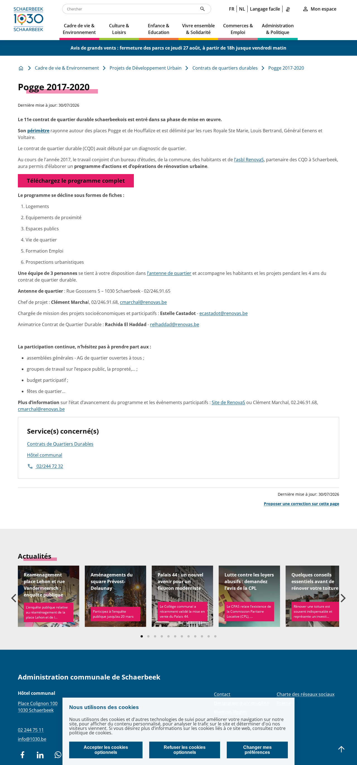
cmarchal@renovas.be (143, 302)
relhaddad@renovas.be (174, 324)
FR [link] (231, 9)
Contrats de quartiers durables (225, 68)
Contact (222, 694)
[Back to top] (341, 749)
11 (209, 636)
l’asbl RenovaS (249, 160)
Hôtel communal (44, 455)
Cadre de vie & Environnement (67, 68)
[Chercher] (202, 9)
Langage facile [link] (265, 9)
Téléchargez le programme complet (76, 180)
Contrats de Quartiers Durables (60, 444)
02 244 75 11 (31, 730)
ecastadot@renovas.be (223, 313)
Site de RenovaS (228, 402)
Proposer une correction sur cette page (301, 503)
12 (215, 636)
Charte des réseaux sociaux (305, 694)
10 (202, 636)
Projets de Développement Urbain (146, 68)
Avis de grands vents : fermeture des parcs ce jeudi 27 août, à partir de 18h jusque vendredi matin (178, 48)
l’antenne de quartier (169, 273)
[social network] (22, 755)
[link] (289, 9)
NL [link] (242, 9)
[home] (30, 20)
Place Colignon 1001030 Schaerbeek (37, 706)
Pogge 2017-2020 (286, 68)
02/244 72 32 (49, 466)
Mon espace (323, 9)
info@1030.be (32, 739)
